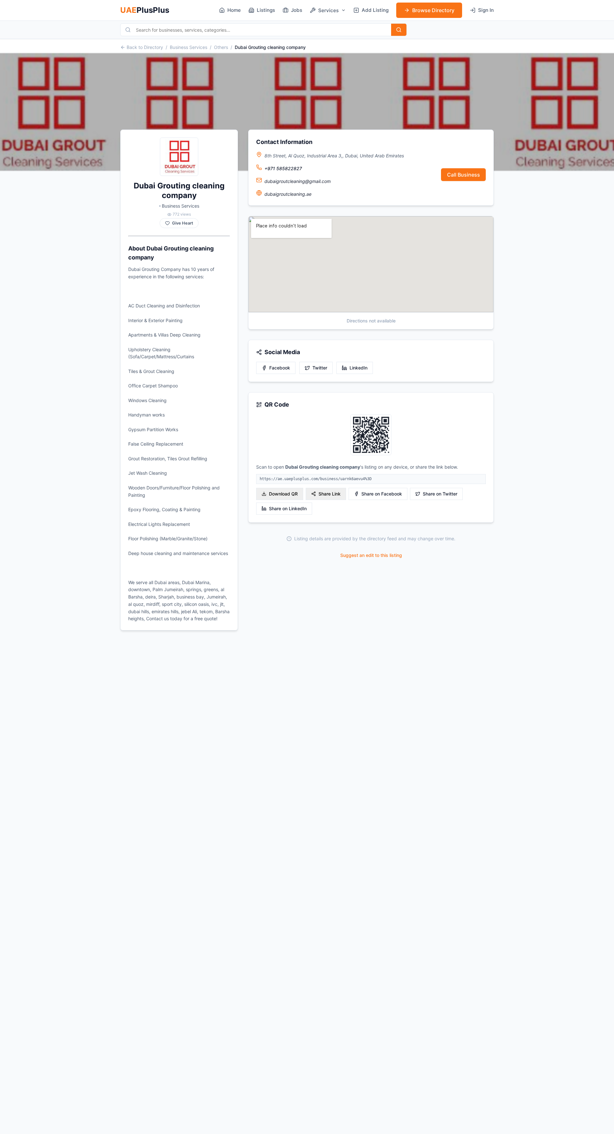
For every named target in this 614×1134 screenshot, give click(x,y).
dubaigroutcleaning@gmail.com (297, 181)
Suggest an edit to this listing (371, 555)
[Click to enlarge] (370, 435)
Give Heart (182, 223)
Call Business (463, 174)
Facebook (279, 367)
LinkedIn (358, 367)
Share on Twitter (440, 493)
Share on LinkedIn (288, 508)
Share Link (330, 493)
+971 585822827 (283, 168)
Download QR (283, 493)
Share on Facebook (381, 493)
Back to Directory (145, 47)
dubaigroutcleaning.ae (287, 194)
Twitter (319, 367)
